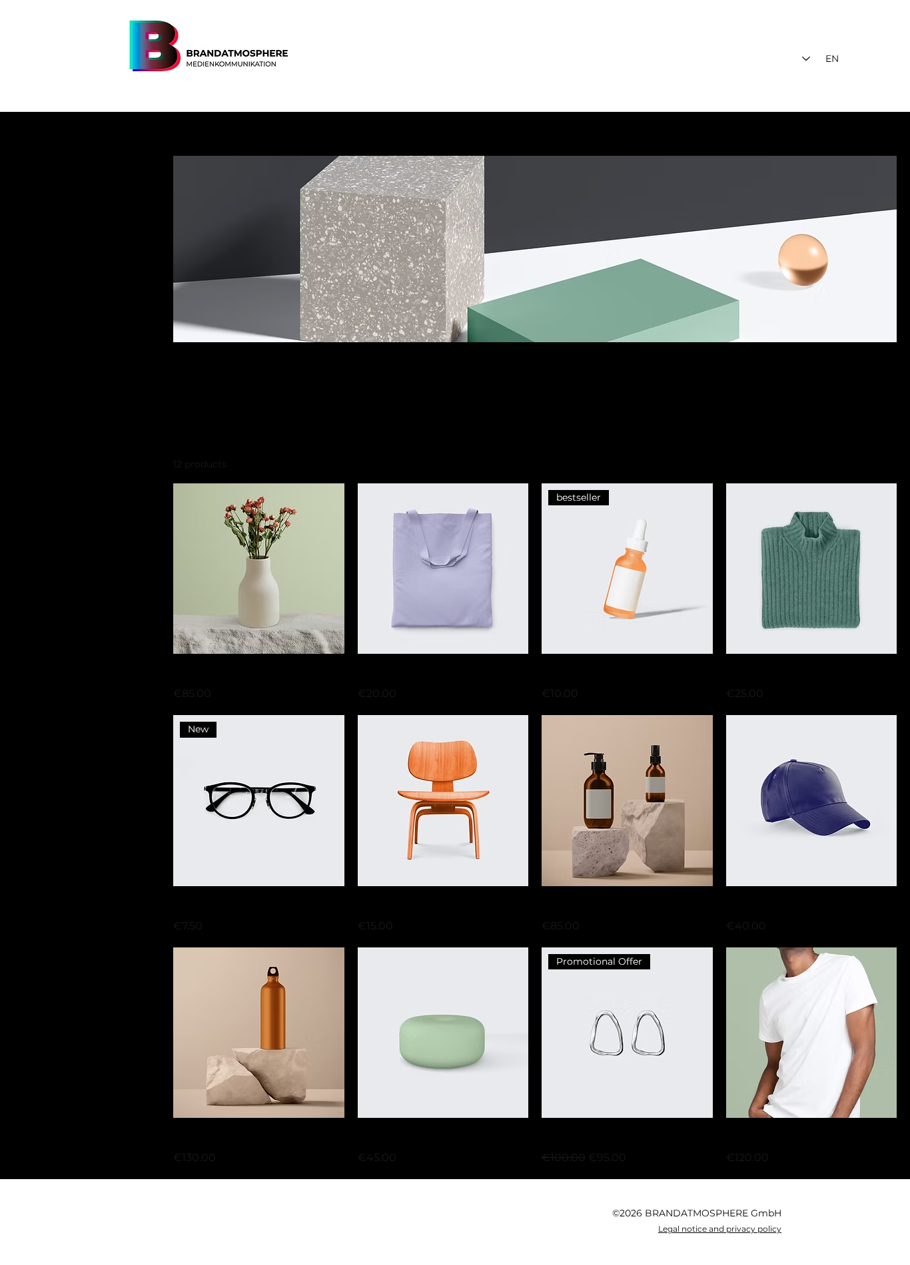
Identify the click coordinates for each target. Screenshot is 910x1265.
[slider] (18, 310)
